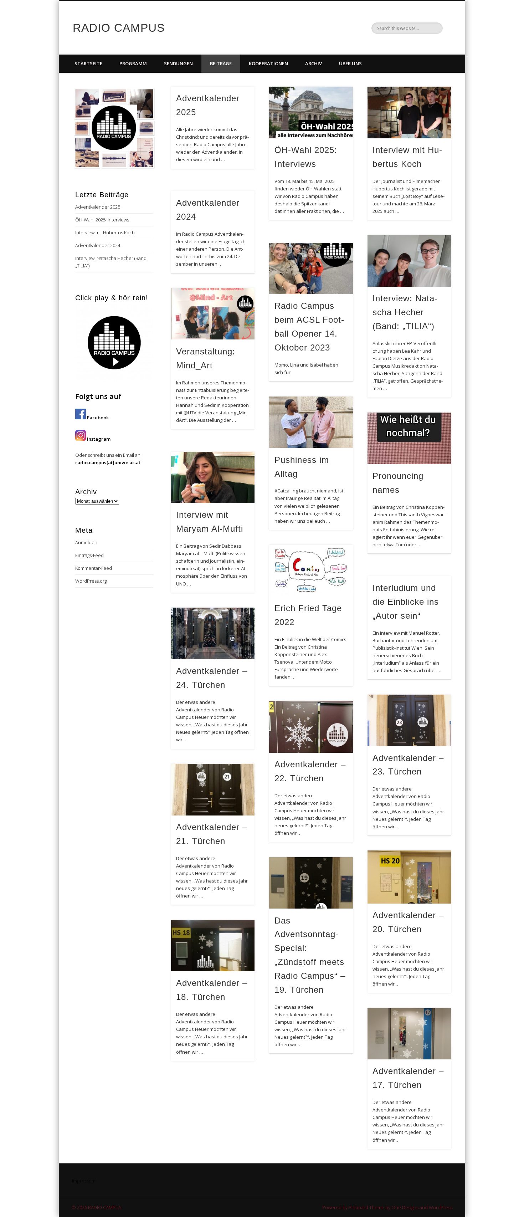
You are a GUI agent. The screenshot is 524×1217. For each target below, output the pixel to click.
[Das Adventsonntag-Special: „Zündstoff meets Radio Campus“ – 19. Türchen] (311, 883)
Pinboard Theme (366, 1207)
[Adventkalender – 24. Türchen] (213, 633)
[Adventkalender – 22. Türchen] (311, 727)
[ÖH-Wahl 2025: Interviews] (311, 112)
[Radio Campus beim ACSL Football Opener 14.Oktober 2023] (311, 269)
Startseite (88, 63)
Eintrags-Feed (89, 555)
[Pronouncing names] (409, 438)
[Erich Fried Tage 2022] (311, 571)
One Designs (404, 1207)
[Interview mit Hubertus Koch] (409, 112)
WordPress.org (91, 581)
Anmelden (86, 542)
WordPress (440, 1207)
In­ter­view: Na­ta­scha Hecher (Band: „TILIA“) (405, 312)
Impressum (84, 1180)
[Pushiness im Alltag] (311, 422)
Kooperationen (268, 63)
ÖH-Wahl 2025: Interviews (102, 219)
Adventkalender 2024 (97, 245)
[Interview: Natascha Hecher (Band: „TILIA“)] (409, 261)
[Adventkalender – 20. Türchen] (409, 876)
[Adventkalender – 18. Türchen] (213, 946)
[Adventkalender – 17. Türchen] (409, 1034)
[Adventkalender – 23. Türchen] (409, 720)
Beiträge (221, 63)
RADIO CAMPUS (119, 27)
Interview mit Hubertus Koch (105, 232)
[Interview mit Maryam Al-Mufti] (213, 477)
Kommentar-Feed (93, 568)
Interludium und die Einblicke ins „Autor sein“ (406, 601)
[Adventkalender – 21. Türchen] (213, 789)
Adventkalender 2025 (97, 207)
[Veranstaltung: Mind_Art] (213, 314)
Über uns (350, 63)
